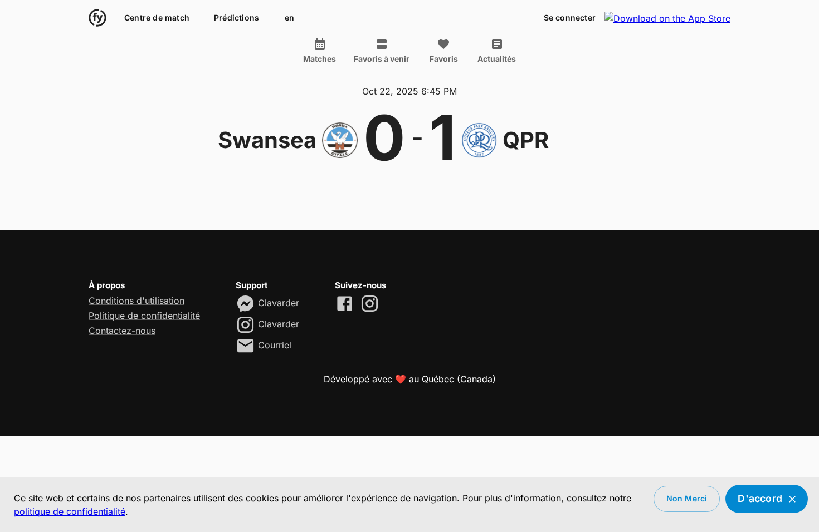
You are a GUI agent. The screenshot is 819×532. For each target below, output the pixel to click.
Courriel (274, 345)
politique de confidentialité (69, 511)
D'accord (760, 498)
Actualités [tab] (496, 58)
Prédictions (236, 17)
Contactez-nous (122, 330)
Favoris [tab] (444, 58)
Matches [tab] (319, 58)
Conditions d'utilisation (136, 300)
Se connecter (570, 17)
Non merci (687, 498)
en (289, 17)
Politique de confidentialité (144, 315)
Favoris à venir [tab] (382, 58)
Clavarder (278, 302)
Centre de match (156, 17)
